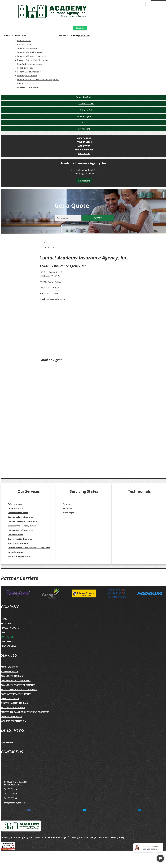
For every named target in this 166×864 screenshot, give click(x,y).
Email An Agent (135, 3)
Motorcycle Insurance (27, 75)
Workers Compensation (28, 87)
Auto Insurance (24, 40)
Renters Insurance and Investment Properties (38, 79)
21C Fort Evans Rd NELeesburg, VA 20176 (50, 274)
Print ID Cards (84, 141)
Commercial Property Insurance (31, 56)
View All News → (8, 742)
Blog (3, 632)
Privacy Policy (8, 645)
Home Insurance (24, 44)
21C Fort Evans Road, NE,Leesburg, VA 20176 (15, 783)
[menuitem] (38, 40)
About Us (12, 35)
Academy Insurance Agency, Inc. (17, 837)
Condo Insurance (25, 68)
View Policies (84, 137)
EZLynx (64, 837)
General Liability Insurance (29, 71)
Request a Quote (67, 35)
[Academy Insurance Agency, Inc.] (52, 12)
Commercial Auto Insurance (29, 52)
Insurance (21, 35)
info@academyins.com (58, 299)
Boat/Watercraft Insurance (29, 64)
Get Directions (84, 180)
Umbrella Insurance (26, 83)
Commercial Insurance (27, 48)
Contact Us (84, 35)
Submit (98, 218)
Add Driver (84, 145)
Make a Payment (84, 149)
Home (5, 35)
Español (80, 28)
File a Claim (84, 153)
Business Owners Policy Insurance (32, 60)
